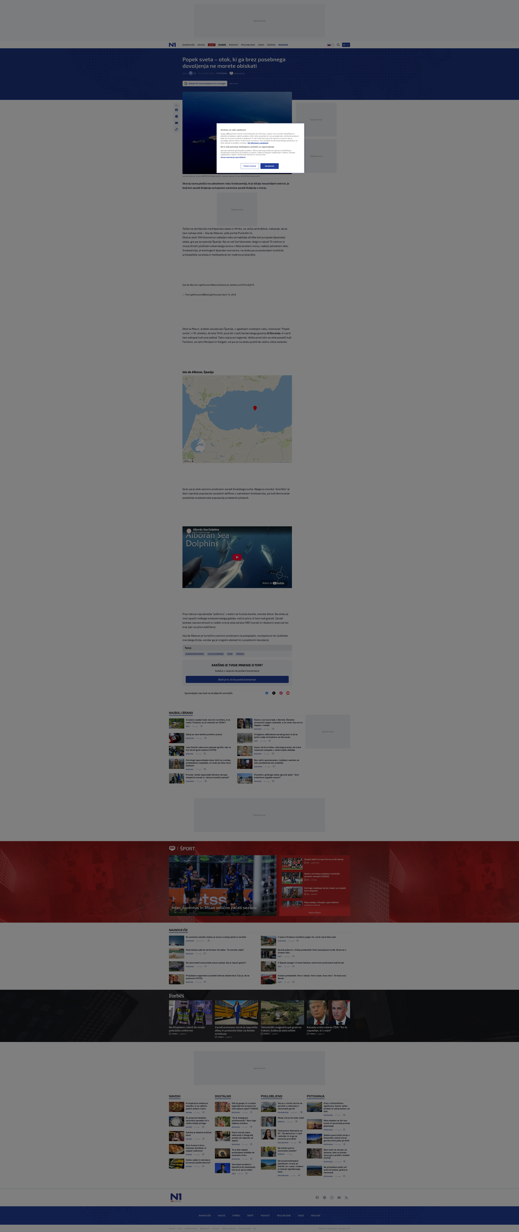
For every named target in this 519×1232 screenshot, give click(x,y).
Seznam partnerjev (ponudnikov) (233, 157)
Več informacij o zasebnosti (258, 143)
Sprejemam (269, 166)
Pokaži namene (249, 166)
